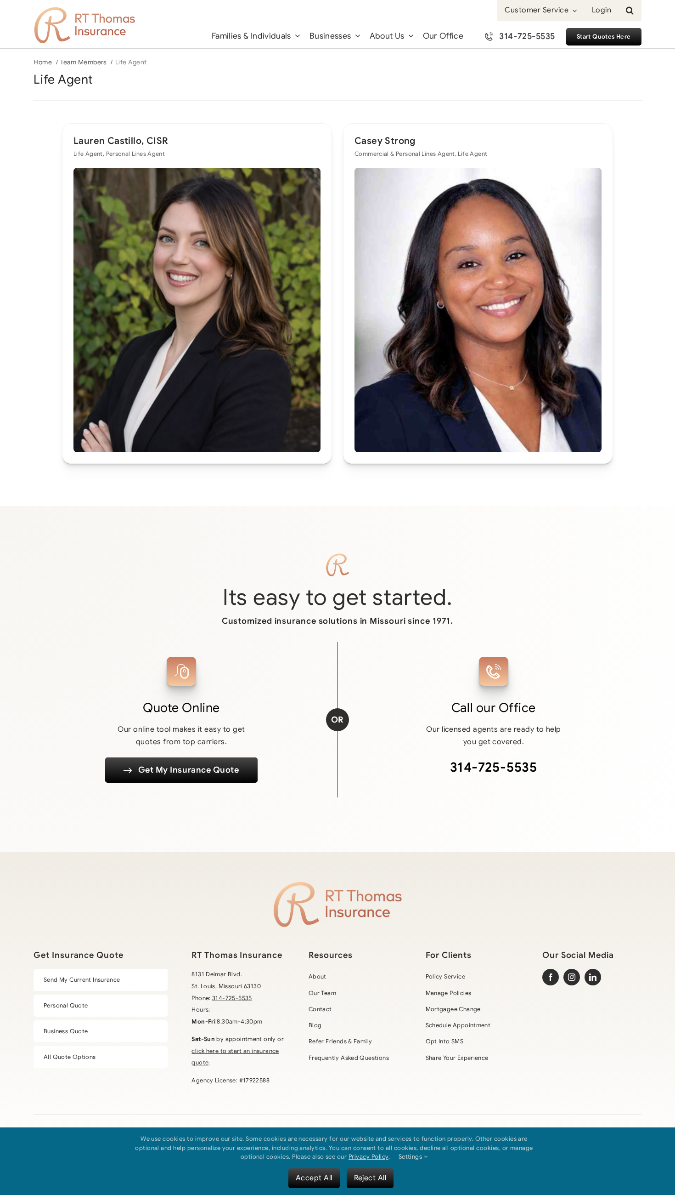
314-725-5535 (493, 767)
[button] (630, 10)
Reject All (370, 1178)
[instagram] (571, 977)
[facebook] (550, 977)
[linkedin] (593, 977)
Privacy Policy (368, 1157)
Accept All (314, 1178)
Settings (411, 1157)
